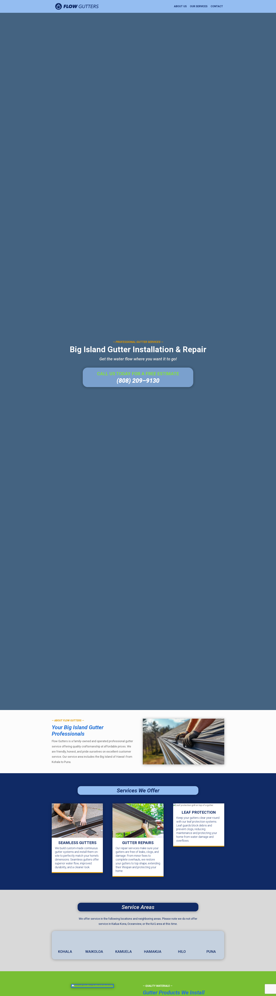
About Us (180, 6)
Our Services (198, 6)
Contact (217, 6)
